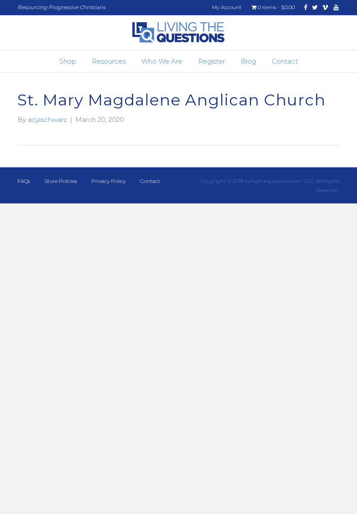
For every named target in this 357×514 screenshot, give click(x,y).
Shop (67, 61)
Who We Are (161, 61)
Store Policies (60, 181)
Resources (109, 61)
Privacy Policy (108, 181)
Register (211, 61)
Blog (248, 61)
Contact (285, 61)
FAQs (23, 181)
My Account (227, 7)
